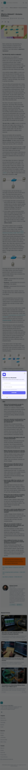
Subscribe (14, 392)
